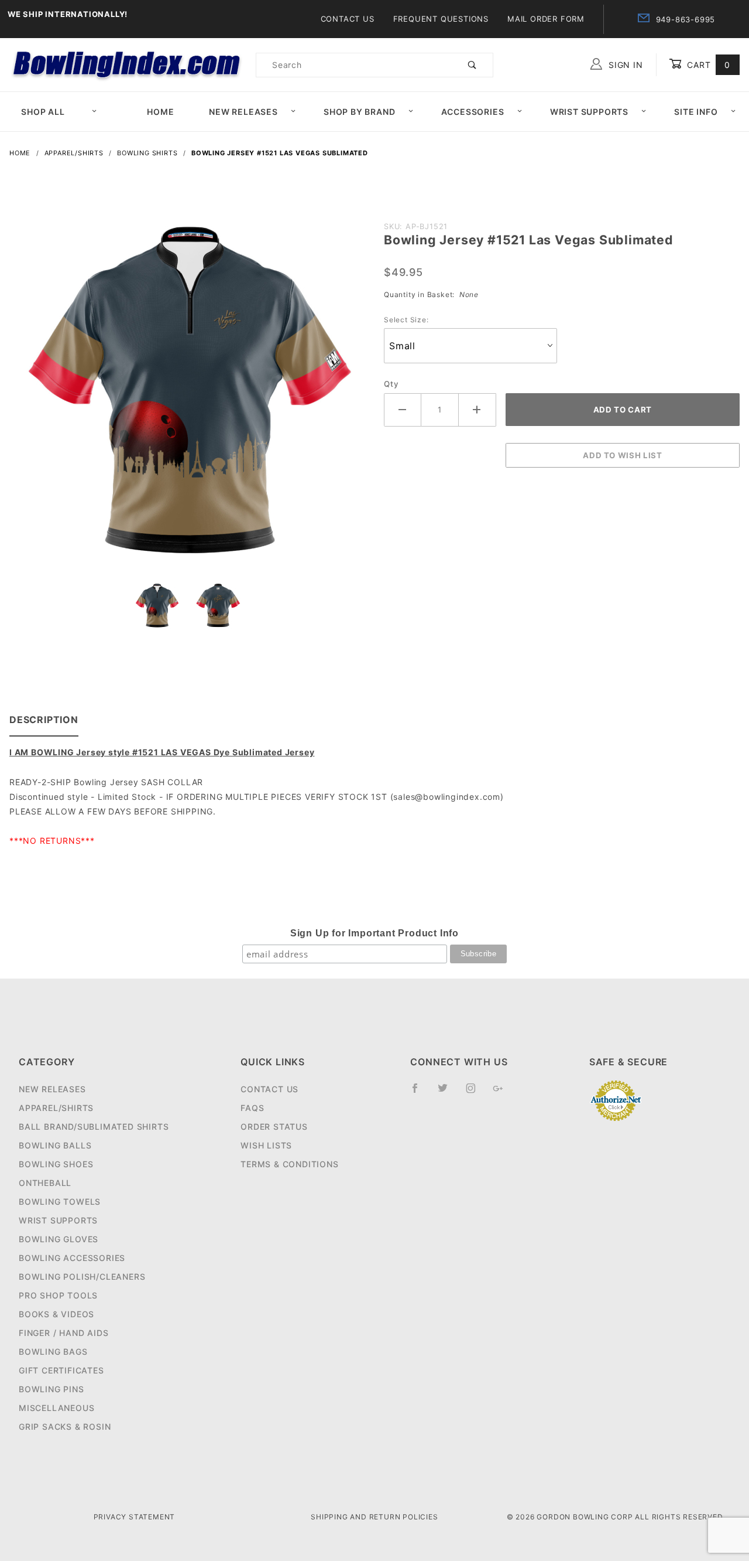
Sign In (624, 65)
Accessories (472, 112)
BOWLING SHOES (56, 1164)
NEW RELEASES (52, 1089)
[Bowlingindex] (127, 64)
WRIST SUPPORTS (58, 1220)
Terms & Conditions (289, 1164)
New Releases (243, 112)
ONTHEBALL (45, 1183)
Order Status (274, 1126)
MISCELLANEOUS (56, 1408)
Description (43, 719)
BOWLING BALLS (55, 1145)
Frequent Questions (441, 18)
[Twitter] (448, 1092)
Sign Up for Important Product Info (374, 933)
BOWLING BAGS (53, 1351)
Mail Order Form (546, 18)
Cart (707, 65)
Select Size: (406, 319)
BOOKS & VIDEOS (56, 1314)
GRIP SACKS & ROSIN (65, 1427)
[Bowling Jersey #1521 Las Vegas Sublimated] (187, 399)
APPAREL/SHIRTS (56, 1108)
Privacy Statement (135, 1516)
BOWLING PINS (51, 1389)
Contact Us (347, 18)
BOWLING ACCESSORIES (72, 1258)
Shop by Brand (359, 112)
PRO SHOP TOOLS (58, 1295)
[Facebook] (420, 1092)
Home (160, 112)
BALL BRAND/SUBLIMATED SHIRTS (94, 1126)
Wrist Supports (589, 112)
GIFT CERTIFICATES (61, 1370)
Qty (391, 383)
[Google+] (503, 1092)
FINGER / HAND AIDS (63, 1333)
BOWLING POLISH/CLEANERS (82, 1276)
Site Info (695, 112)
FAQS (252, 1108)
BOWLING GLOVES (58, 1239)
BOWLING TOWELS (60, 1201)
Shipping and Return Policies (374, 1516)
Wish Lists (266, 1145)
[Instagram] (476, 1092)
